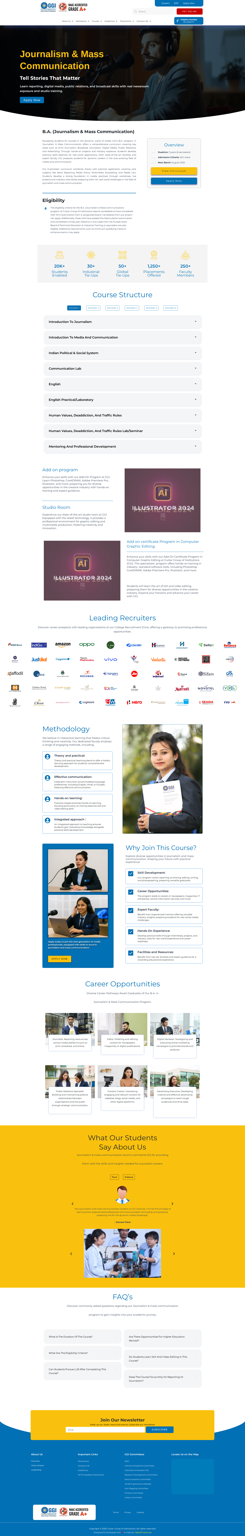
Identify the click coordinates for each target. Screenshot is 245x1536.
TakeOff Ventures (143, 1532)
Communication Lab (65, 368)
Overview (35, 1461)
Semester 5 (151, 308)
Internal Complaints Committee (139, 1466)
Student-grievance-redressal (138, 1484)
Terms (116, 1512)
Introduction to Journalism (70, 322)
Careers (165, 3)
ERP (176, 3)
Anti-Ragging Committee (136, 1488)
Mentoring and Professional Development (82, 446)
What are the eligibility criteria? (68, 1353)
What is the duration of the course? (71, 1336)
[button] (122, 321)
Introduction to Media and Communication (83, 337)
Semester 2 (93, 308)
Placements (125, 21)
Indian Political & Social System (73, 353)
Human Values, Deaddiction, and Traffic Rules (85, 415)
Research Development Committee (141, 1475)
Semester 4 (132, 308)
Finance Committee (134, 1493)
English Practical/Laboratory (71, 400)
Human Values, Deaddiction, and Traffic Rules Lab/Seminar (96, 431)
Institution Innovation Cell (137, 1470)
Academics (109, 21)
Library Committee (133, 1497)
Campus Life (142, 21)
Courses (95, 21)
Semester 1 (74, 308)
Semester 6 (170, 308)
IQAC (127, 1461)
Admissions (81, 21)
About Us (66, 21)
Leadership (36, 1470)
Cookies (140, 1512)
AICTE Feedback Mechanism (91, 1475)
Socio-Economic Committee (138, 1479)
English (55, 384)
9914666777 (187, 22)
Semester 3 (112, 308)
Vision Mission (37, 1465)
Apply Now (189, 3)
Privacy (127, 1512)
